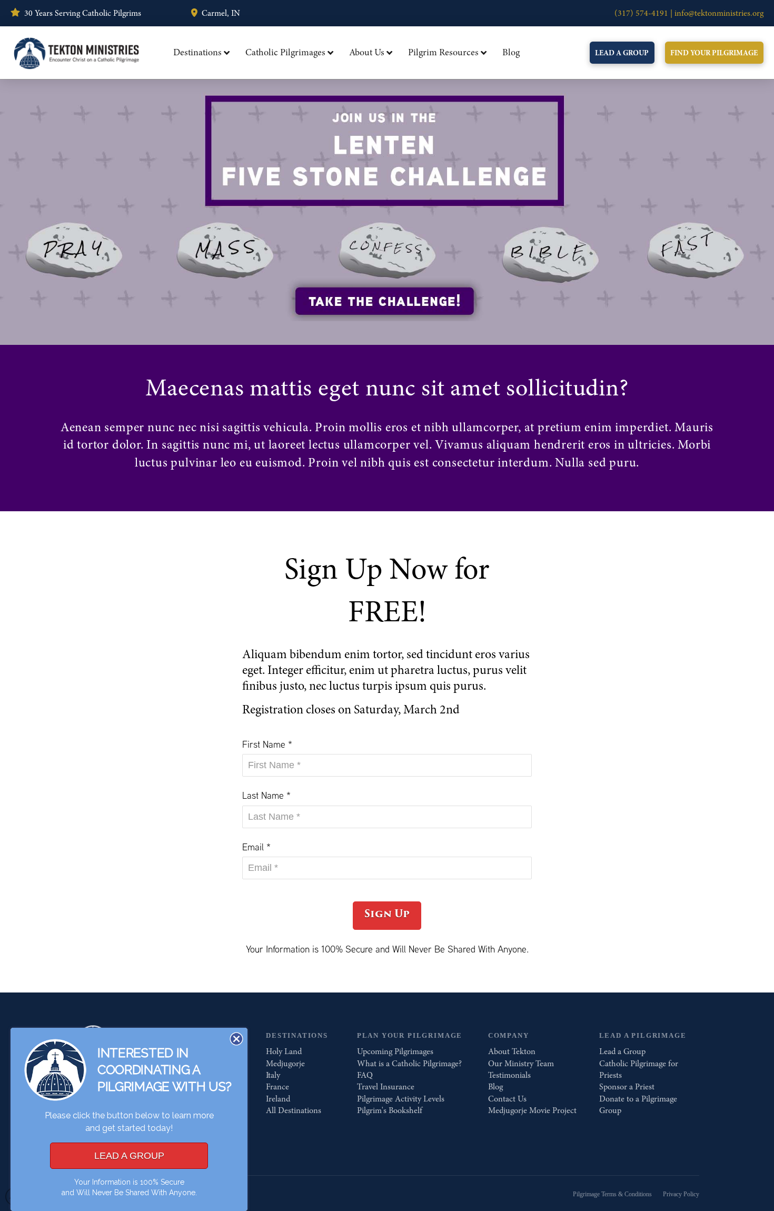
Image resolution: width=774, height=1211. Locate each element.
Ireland (278, 1099)
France (277, 1087)
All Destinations (293, 1110)
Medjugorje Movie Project (532, 1110)
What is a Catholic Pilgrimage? (409, 1063)
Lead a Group (622, 1051)
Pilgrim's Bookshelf (389, 1110)
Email (256, 847)
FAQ (365, 1075)
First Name (267, 744)
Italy (273, 1075)
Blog (495, 1087)
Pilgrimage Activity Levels (400, 1099)
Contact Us (507, 1099)
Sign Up (387, 913)
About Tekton (511, 1051)
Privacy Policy (681, 1194)
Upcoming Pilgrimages (395, 1051)
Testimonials (509, 1075)
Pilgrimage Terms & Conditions (612, 1194)
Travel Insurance (385, 1087)
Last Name (266, 795)
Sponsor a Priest (626, 1087)
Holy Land (284, 1051)
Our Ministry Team (521, 1063)
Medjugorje (285, 1063)
